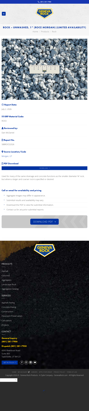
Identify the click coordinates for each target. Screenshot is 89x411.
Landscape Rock (9, 284)
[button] (4, 14)
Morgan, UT (7, 156)
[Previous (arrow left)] (2, 395)
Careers (34, 372)
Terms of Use (72, 372)
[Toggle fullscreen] (9, 386)
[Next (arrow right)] (9, 395)
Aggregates (6, 280)
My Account (23, 372)
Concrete (6, 275)
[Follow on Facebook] (22, 363)
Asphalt (5, 271)
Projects (5, 325)
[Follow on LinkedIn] (31, 363)
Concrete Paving (9, 307)
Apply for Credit (45, 372)
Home (14, 372)
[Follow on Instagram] (26, 363)
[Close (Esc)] (23, 386)
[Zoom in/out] (2, 386)
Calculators (7, 320)
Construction (7, 311)
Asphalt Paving (8, 302)
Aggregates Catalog (10, 289)
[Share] (16, 386)
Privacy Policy (59, 372)
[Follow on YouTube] (35, 363)
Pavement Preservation (12, 316)
